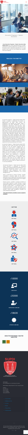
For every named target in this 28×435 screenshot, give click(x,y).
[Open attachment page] (4, 341)
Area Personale (8, 410)
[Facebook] (12, 430)
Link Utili (6, 403)
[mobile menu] (26, 2)
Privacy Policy (7, 408)
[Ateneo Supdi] (4, 2)
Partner (6, 405)
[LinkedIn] (15, 430)
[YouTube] (14, 430)
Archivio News (8, 398)
